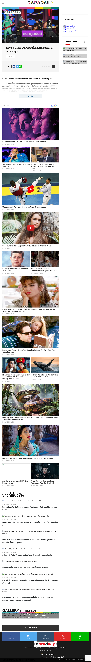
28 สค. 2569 (5, 536)
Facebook (11, 638)
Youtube (62, 638)
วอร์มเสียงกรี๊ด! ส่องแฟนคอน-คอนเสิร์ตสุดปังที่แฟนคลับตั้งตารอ (25, 567)
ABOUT (58, 659)
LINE (80, 638)
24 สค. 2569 (5, 564)
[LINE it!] (20, 66)
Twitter (28, 638)
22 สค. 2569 (5, 595)
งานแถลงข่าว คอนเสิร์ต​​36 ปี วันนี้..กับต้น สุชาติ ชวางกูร (31, 618)
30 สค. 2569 (5, 504)
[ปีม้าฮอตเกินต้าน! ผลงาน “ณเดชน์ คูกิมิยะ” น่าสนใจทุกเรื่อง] (75, 47)
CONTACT (65, 659)
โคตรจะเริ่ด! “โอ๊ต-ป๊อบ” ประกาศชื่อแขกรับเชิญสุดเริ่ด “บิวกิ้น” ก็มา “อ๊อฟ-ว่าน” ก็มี (30, 524)
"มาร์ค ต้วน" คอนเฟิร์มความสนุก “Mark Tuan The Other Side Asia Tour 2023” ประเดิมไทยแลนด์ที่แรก (31, 614)
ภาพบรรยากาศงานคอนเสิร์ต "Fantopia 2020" (31, 616)
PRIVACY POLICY (81, 659)
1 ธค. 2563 (10, 56)
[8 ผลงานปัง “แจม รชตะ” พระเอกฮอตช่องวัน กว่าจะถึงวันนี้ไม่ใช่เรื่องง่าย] (75, 54)
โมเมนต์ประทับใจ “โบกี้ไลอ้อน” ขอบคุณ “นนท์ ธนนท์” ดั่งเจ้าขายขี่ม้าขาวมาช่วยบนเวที (29, 508)
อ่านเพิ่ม (30, 96)
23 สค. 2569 (5, 577)
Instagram (45, 638)
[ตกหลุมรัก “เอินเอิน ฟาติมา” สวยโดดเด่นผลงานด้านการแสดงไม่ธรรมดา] (75, 60)
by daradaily (13, 504)
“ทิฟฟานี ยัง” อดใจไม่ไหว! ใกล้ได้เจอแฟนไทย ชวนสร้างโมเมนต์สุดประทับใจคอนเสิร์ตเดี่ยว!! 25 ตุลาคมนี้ (28, 541)
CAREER (73, 659)
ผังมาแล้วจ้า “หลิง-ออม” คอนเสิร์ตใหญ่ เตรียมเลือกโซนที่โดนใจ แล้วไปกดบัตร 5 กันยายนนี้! (30, 582)
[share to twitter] (17, 66)
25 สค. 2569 (5, 552)
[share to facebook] (14, 66)
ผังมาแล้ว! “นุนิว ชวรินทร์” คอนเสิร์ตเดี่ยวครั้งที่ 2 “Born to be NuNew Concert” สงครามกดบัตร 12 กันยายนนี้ (27, 599)
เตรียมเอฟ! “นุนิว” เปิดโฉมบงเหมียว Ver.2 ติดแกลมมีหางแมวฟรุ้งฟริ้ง (27, 555)
